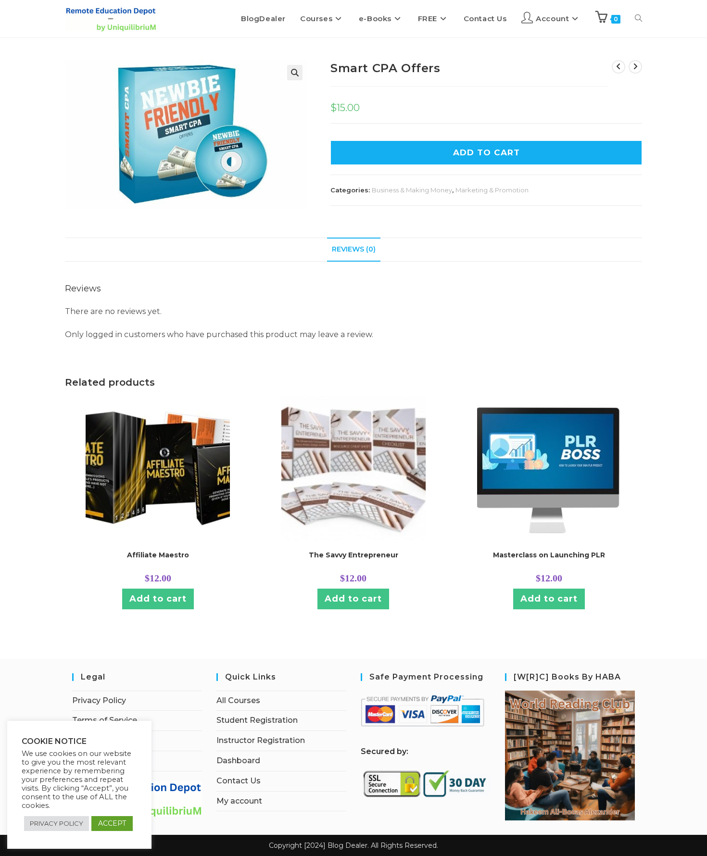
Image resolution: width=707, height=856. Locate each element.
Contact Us (238, 780)
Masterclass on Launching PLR (549, 555)
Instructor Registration (260, 740)
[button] (295, 72)
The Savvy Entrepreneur (353, 555)
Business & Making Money (412, 190)
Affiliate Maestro (158, 555)
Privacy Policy (99, 700)
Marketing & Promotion (492, 190)
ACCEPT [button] (112, 823)
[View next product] (635, 67)
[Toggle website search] (638, 19)
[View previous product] (618, 67)
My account (239, 801)
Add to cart (158, 598)
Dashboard (238, 760)
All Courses (238, 700)
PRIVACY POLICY (56, 823)
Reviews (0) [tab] (354, 249)
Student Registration (257, 720)
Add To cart (486, 152)
